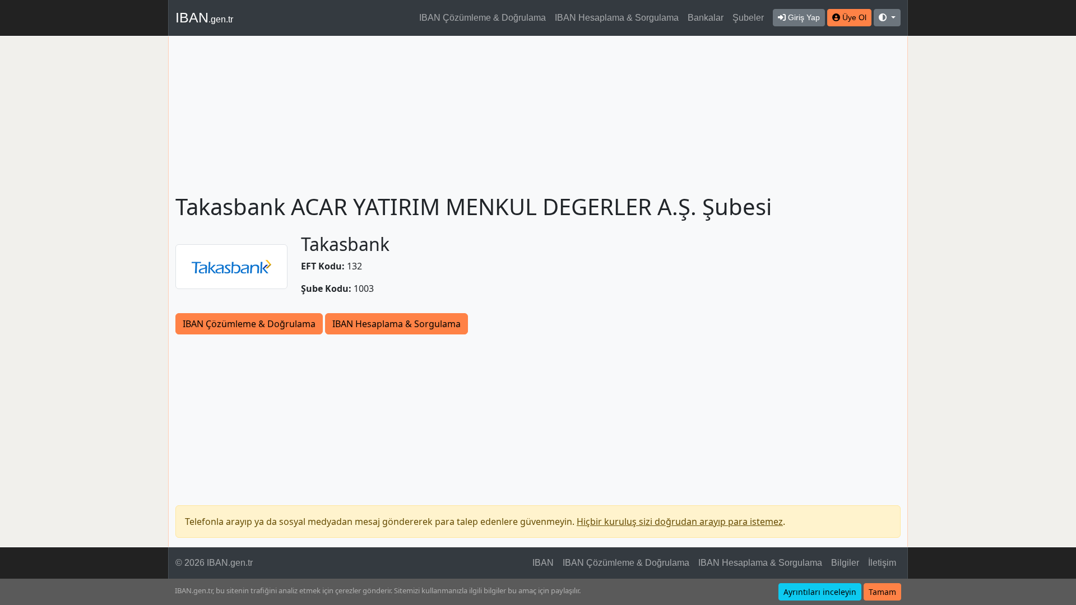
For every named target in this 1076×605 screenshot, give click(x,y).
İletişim (882, 562)
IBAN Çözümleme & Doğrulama (482, 17)
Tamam (882, 592)
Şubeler (748, 17)
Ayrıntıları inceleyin (819, 592)
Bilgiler (845, 562)
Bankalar (705, 17)
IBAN (204, 17)
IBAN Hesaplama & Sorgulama (617, 17)
